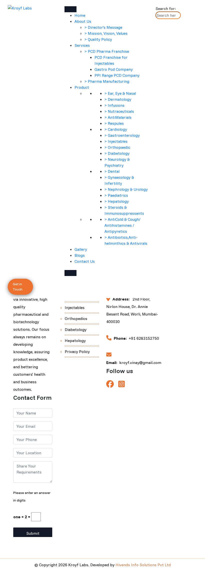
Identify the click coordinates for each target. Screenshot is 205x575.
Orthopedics (76, 318)
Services (82, 45)
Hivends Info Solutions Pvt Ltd (143, 564)
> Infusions (114, 105)
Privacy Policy (77, 351)
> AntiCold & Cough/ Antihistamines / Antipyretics (122, 225)
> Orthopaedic (117, 147)
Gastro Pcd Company (113, 69)
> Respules (114, 123)
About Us (82, 21)
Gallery (80, 249)
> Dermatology (117, 99)
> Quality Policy (98, 39)
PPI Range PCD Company (117, 75)
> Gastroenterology (122, 135)
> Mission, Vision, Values (106, 33)
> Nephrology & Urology (126, 189)
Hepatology (75, 340)
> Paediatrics (116, 195)
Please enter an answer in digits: (31, 496)
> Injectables (116, 141)
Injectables (74, 307)
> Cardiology (115, 129)
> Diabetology (117, 153)
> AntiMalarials (118, 117)
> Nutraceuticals (119, 111)
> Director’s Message (103, 27)
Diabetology (75, 329)
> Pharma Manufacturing (106, 81)
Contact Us (84, 261)
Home (79, 15)
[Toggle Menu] (70, 9)
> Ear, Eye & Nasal (120, 93)
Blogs (79, 255)
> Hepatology (116, 201)
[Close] (70, 273)
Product (81, 87)
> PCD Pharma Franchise (106, 51)
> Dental (112, 171)
